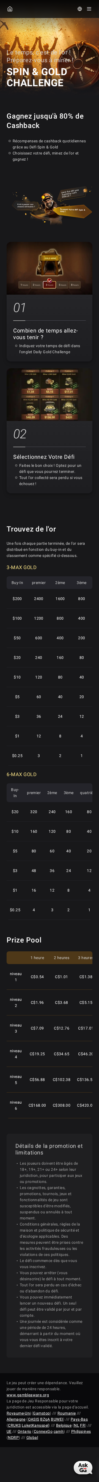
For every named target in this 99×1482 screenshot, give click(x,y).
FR (82, 1425)
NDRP (13, 1437)
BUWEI (57, 1419)
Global (32, 1437)
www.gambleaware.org (28, 1395)
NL (76, 1425)
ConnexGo (43, 1431)
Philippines (81, 1431)
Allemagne (16, 1419)
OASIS (33, 1419)
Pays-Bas (79, 1419)
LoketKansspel (35, 1425)
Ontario (24, 1431)
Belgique (64, 1425)
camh (59, 1431)
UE (9, 1431)
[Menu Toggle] (89, 9)
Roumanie (66, 1413)
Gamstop (41, 1413)
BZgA (45, 1419)
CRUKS (14, 1425)
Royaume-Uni (19, 1413)
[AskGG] (83, 1467)
